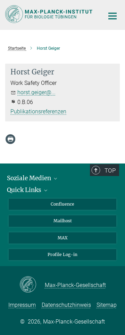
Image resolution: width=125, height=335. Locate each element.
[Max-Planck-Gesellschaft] (32, 285)
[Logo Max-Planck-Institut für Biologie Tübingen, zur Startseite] (49, 14)
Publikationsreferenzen (38, 111)
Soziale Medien (29, 178)
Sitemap (107, 305)
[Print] (10, 139)
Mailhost (62, 220)
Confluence (62, 204)
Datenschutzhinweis (66, 305)
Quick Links (25, 189)
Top (110, 170)
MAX (63, 237)
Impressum (22, 305)
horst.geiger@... (36, 92)
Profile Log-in (62, 254)
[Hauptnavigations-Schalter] (112, 16)
